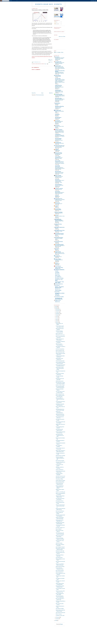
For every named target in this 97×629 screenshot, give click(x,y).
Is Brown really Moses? (59, 469)
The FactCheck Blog (58, 94)
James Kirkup (57, 165)
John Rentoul (57, 255)
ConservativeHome (58, 184)
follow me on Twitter (62, 36)
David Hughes (57, 191)
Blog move (56, 249)
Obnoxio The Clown (58, 152)
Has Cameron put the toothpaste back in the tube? (60, 435)
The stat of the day (58, 76)
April (57, 320)
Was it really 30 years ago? (60, 351)
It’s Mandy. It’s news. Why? (60, 615)
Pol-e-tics (56, 215)
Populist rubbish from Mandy (60, 480)
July (56, 316)
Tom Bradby (57, 272)
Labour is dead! (57, 263)
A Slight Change (57, 150)
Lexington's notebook (59, 188)
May (57, 319)
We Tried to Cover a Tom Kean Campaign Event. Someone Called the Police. (59, 58)
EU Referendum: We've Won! (59, 143)
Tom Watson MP (58, 110)
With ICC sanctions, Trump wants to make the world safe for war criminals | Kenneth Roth (59, 67)
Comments (57, 23)
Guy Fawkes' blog (58, 61)
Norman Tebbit (57, 160)
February (57, 617)
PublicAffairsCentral (58, 198)
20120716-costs (57, 196)
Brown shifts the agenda (60, 570)
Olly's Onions (57, 202)
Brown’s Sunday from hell (60, 350)
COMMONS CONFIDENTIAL (59, 269)
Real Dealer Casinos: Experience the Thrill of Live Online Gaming (59, 87)
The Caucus (57, 56)
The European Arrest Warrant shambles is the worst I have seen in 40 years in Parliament (59, 162)
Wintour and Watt (58, 175)
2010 (56, 306)
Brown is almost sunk (59, 333)
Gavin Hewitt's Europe (59, 241)
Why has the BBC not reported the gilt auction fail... (60, 399)
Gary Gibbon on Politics (59, 278)
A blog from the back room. (59, 145)
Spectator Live (57, 288)
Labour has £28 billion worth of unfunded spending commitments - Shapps (59, 181)
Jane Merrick (57, 295)
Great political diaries (59, 557)
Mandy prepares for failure (60, 566)
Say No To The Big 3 (58, 209)
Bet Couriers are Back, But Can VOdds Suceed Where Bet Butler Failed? (59, 100)
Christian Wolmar (58, 90)
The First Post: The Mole (59, 296)
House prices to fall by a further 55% (40, 10)
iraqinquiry (57, 195)
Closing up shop (57, 118)
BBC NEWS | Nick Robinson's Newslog (58, 219)
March (57, 322)
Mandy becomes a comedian (60, 455)
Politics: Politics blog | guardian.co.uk (59, 268)
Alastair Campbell (58, 290)
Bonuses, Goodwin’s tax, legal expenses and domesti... (60, 486)
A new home (57, 242)
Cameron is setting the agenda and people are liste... (60, 458)
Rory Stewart (57, 285)
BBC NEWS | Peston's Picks (60, 230)
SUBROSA (57, 149)
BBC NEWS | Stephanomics (59, 227)
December (58, 309)
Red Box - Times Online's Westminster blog (59, 287)
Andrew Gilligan (58, 156)
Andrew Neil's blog (58, 224)
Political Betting (58, 75)
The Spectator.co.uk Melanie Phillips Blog (58, 298)
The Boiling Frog (58, 142)
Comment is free (58, 65)
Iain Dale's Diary (58, 78)
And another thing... (58, 98)
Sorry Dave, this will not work (60, 476)
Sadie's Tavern (57, 275)
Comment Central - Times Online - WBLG (59, 282)
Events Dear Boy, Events (48, 4)
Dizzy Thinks (57, 291)
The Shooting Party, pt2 (58, 203)
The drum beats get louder (60, 360)
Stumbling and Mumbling (59, 106)
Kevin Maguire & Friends (59, 233)
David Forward (57, 103)
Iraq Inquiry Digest (58, 138)
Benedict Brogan (58, 171)
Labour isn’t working (59, 543)
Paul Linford (57, 125)
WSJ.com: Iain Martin (58, 212)
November (58, 310)
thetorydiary (57, 179)
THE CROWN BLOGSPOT (59, 244)
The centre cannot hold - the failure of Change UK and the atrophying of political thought (59, 131)
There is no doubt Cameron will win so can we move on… (60, 506)
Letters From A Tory (58, 85)
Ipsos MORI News (58, 276)
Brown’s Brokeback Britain (60, 481)
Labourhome (57, 114)
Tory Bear (56, 271)
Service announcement (58, 189)
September (58, 313)
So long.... (56, 206)
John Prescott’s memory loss (60, 612)
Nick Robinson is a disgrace (60, 477)
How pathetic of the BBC (60, 608)
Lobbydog (57, 205)
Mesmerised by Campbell (60, 460)
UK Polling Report (58, 117)
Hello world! (57, 115)
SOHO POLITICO (58, 251)
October (57, 312)
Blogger (61, 624)
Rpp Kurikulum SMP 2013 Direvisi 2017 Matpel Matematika (59, 122)
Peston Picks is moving (58, 231)
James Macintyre (58, 266)
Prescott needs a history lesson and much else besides (60, 368)
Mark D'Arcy (57, 248)
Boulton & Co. (57, 301)
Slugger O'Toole (58, 300)
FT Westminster (58, 134)
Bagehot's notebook (58, 129)
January (57, 618)
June (57, 317)
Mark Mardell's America (59, 237)
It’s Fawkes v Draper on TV (60, 527)
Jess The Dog (57, 120)
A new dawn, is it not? (58, 256)
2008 (56, 620)
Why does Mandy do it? (59, 571)
